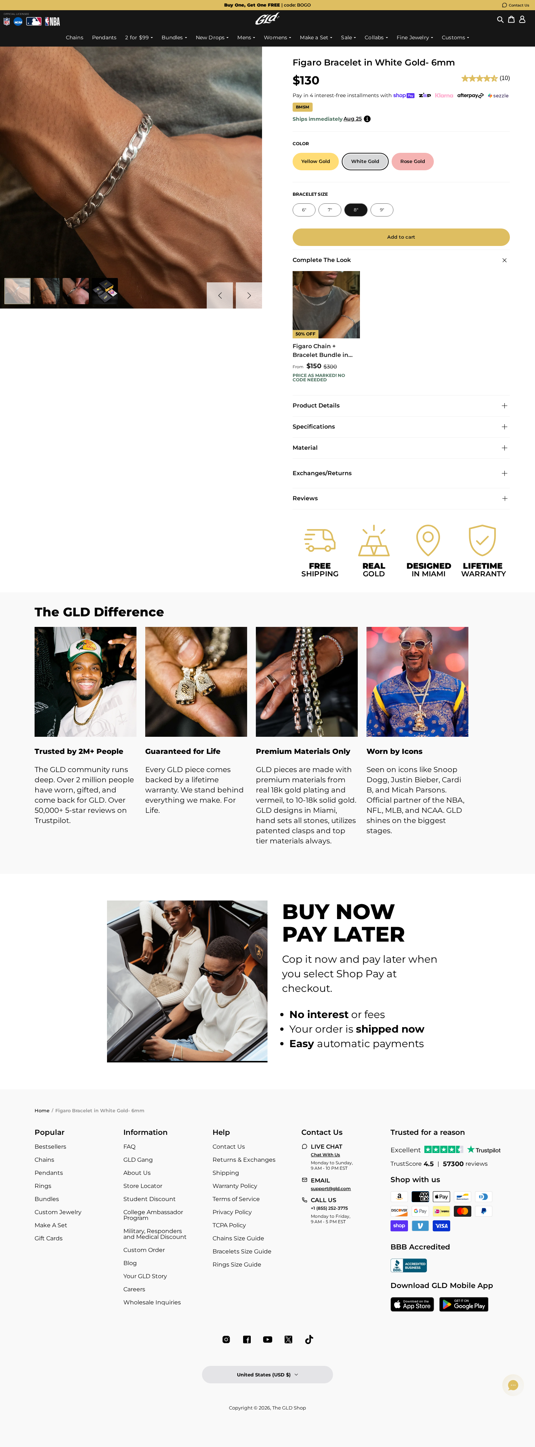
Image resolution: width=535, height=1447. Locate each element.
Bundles (47, 1199)
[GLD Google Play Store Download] (463, 1305)
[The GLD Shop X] (288, 1339)
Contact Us (519, 5)
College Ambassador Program (153, 1215)
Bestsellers (50, 1146)
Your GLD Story (145, 1276)
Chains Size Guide (238, 1238)
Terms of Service (236, 1199)
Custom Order (144, 1250)
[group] (267, 5)
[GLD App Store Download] (412, 1305)
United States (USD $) (264, 1375)
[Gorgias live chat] (513, 1385)
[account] (522, 19)
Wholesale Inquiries (152, 1302)
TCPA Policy (229, 1225)
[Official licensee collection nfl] (7, 21)
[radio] (316, 161)
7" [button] (330, 209)
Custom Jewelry (58, 1212)
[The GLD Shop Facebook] (247, 1339)
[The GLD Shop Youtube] (267, 1339)
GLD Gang (138, 1159)
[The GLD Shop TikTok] (309, 1339)
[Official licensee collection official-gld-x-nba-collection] (52, 21)
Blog (130, 1263)
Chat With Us (325, 1155)
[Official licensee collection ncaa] (18, 21)
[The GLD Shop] (267, 22)
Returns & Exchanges (244, 1159)
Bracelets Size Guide (242, 1251)
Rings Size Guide (237, 1264)
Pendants (49, 1172)
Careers (134, 1289)
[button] (500, 19)
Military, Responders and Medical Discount (155, 1234)
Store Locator (142, 1185)
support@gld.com (331, 1188)
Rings (43, 1185)
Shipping (226, 1172)
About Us (137, 1172)
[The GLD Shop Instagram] (226, 1339)
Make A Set (51, 1225)
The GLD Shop (289, 1408)
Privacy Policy (232, 1212)
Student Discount (149, 1199)
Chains (44, 1159)
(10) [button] (505, 78)
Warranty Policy (235, 1185)
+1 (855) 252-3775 (329, 1208)
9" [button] (382, 209)
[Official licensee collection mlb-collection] (34, 21)
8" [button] (356, 209)
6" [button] (304, 209)
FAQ (129, 1146)
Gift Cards (49, 1238)
